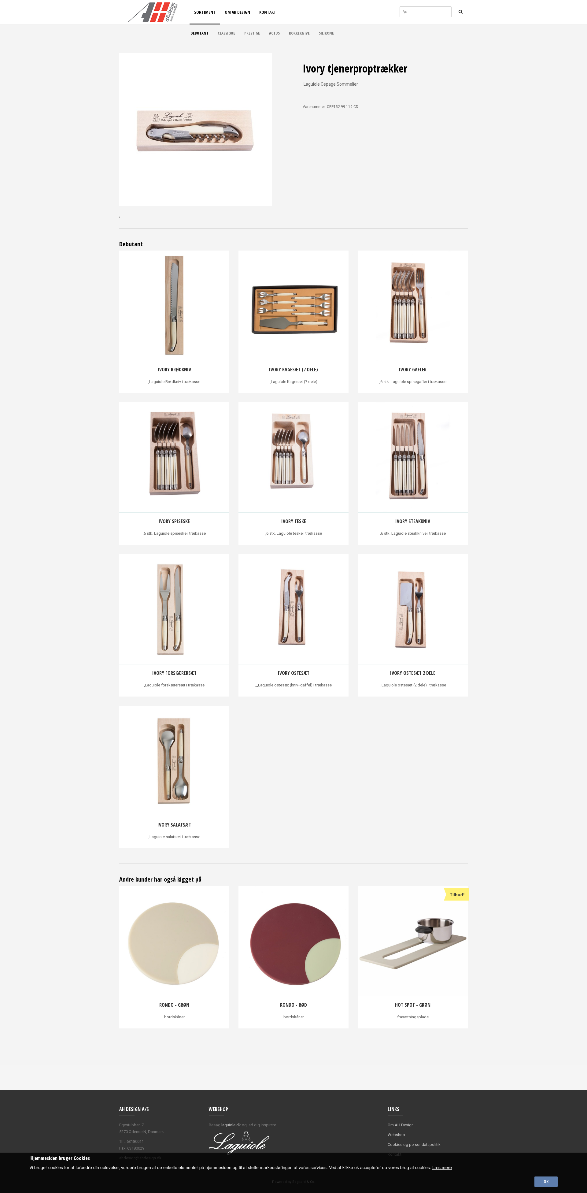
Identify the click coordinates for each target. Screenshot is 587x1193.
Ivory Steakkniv (412, 521)
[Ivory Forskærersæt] (174, 609)
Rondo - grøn (174, 1005)
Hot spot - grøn (412, 1005)
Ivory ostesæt (293, 673)
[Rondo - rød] (293, 941)
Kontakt (267, 12)
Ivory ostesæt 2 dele (412, 673)
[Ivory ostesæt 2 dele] (413, 609)
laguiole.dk (231, 1125)
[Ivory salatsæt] (174, 761)
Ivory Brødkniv (174, 369)
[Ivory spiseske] (174, 457)
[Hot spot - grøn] (413, 941)
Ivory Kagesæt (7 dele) (293, 369)
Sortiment (205, 12)
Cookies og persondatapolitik (414, 1144)
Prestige (252, 33)
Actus (274, 33)
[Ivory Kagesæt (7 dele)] (293, 306)
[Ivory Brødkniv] (174, 306)
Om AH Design (237, 12)
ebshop (398, 1134)
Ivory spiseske (174, 521)
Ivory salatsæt (174, 824)
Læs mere (442, 1167)
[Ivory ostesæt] (293, 609)
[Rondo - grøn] (174, 941)
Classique (226, 33)
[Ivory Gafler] (413, 306)
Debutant (199, 33)
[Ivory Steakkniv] (413, 457)
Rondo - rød (293, 1005)
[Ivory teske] (293, 457)
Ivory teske (293, 521)
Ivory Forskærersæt (174, 673)
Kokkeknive (299, 33)
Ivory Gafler (412, 369)
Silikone (326, 33)
